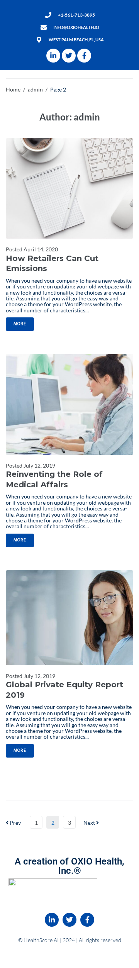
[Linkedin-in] (53, 56)
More (20, 323)
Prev (13, 822)
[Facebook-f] (84, 56)
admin (35, 89)
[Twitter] (69, 56)
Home (13, 89)
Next (89, 822)
